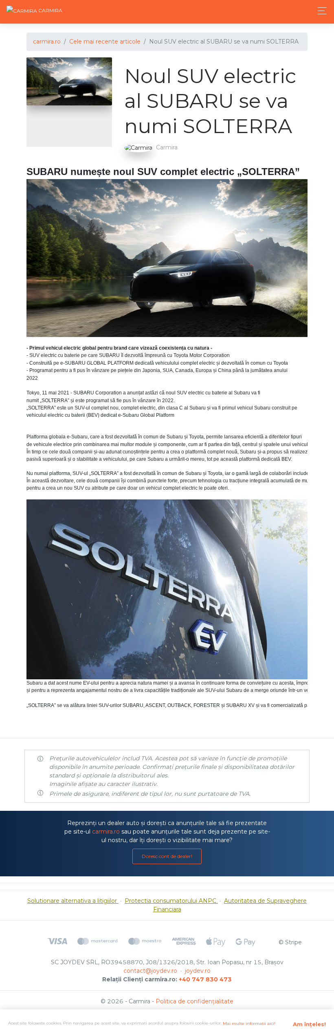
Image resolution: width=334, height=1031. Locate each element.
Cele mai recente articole (105, 41)
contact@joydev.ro (150, 970)
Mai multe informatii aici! (249, 1023)
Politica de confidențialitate (194, 1001)
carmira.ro (47, 41)
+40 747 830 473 (205, 979)
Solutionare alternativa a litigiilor (73, 900)
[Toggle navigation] (319, 10)
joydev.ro (198, 970)
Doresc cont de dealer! (167, 856)
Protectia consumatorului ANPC (171, 900)
